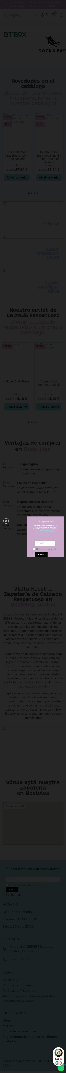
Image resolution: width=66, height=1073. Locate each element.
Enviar (41, 554)
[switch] (59, 1063)
